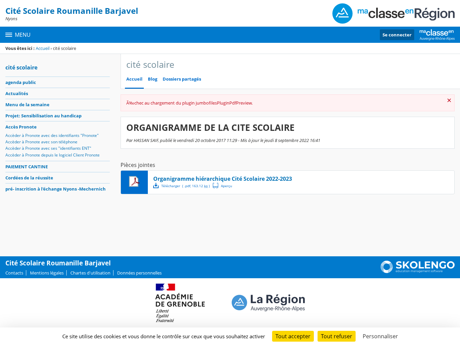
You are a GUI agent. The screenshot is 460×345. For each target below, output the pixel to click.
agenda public (20, 82)
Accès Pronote (21, 127)
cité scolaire (21, 67)
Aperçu (222, 185)
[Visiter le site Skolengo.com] (418, 271)
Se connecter (397, 35)
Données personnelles (139, 273)
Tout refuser (336, 336)
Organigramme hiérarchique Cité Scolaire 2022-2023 (222, 178)
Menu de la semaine (27, 105)
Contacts (14, 273)
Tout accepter (292, 336)
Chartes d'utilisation (90, 273)
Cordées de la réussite (29, 178)
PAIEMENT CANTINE (26, 167)
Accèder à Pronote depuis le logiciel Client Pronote (52, 155)
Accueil (43, 48)
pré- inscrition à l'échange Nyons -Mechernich (55, 189)
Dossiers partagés (182, 79)
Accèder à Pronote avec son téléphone (41, 142)
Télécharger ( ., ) (185, 185)
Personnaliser (380, 336)
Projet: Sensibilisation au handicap (43, 116)
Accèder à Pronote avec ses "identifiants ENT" (48, 148)
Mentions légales (47, 273)
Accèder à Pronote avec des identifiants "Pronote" (52, 135)
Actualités (16, 93)
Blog (152, 79)
